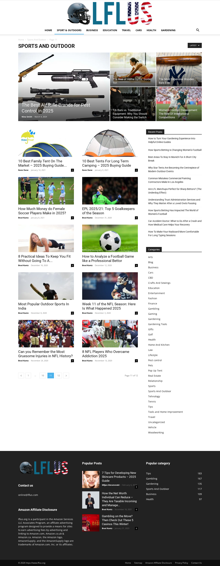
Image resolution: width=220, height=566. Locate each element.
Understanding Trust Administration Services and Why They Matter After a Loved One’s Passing (174, 201)
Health (151, 30)
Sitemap (138, 562)
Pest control (155, 360)
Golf (150, 334)
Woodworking (156, 432)
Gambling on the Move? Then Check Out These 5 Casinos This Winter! (117, 520)
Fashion (152, 298)
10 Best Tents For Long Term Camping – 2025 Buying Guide (106, 163)
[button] (198, 30)
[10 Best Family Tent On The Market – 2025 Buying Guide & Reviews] (46, 143)
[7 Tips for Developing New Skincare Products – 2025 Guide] (90, 479)
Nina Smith (27, 116)
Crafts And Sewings (159, 282)
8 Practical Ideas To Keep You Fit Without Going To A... (44, 258)
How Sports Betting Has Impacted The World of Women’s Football (173, 212)
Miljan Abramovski (110, 485)
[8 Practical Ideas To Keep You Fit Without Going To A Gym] (46, 238)
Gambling (153, 308)
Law (150, 350)
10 (43, 375)
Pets (150, 365)
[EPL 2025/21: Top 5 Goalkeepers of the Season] (110, 190)
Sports (152, 386)
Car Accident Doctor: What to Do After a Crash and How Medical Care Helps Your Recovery (175, 223)
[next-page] (66, 375)
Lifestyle (153, 355)
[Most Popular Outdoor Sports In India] (46, 286)
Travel (126, 30)
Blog (150, 262)
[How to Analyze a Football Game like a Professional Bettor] (110, 238)
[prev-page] (21, 375)
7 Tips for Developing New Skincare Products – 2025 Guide (119, 476)
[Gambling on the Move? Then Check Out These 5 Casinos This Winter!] (90, 522)
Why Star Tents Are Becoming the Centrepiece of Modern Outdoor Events (173, 169)
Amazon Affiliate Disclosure (158, 562)
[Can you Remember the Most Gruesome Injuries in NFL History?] (46, 333)
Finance (152, 303)
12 (58, 375)
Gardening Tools (157, 324)
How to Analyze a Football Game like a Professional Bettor (108, 258)
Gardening (168, 30)
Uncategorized (156, 422)
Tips (150, 406)
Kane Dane (23, 170)
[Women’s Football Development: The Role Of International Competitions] (179, 104)
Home (48, 30)
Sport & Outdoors (69, 30)
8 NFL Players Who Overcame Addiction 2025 (105, 354)
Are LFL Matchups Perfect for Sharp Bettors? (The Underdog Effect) (174, 191)
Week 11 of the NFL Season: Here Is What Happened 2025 (109, 306)
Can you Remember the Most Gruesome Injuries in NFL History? (45, 354)
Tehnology (154, 396)
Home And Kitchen (159, 344)
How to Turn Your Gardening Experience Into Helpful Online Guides (171, 140)
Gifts (150, 329)
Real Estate (154, 375)
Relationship (155, 380)
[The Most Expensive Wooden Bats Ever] (179, 69)
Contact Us (196, 562)
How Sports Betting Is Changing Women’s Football (174, 150)
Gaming (152, 313)
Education (110, 30)
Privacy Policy (181, 562)
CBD (150, 277)
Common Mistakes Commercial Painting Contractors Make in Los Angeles (169, 180)
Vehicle (152, 427)
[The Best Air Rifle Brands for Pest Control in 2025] (64, 92)
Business (92, 30)
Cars (139, 30)
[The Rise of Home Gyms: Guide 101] (133, 67)
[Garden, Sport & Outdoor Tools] (110, 13)
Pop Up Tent (155, 370)
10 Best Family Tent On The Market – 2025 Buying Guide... (42, 163)
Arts (150, 257)
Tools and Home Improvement (165, 411)
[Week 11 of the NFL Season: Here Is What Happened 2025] (110, 286)
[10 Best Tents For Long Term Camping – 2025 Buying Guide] (110, 143)
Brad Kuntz (23, 217)
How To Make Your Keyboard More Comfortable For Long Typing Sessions (173, 233)
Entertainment (156, 293)
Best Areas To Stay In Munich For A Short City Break (172, 159)
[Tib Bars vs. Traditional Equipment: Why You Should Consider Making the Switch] (133, 104)
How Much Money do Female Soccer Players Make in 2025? (42, 211)
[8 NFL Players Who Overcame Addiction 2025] (110, 333)
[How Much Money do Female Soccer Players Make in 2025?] (46, 190)
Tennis (152, 401)
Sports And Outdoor (36, 39)
